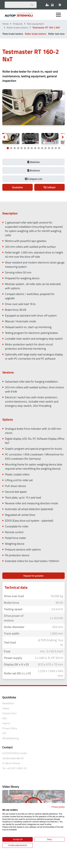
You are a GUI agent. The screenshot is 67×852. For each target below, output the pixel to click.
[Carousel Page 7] (28, 148)
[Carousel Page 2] (11, 148)
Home (5, 24)
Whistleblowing (10, 738)
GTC (4, 733)
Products (18, 24)
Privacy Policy (9, 728)
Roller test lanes (57, 34)
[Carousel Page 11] (42, 148)
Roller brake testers (17, 27)
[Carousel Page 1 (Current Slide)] (8, 148)
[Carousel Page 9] (35, 148)
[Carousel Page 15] (56, 148)
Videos (5, 708)
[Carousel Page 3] (15, 148)
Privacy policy (58, 807)
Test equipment (35, 24)
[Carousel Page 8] (32, 148)
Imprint (6, 723)
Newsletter (8, 703)
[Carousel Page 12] (45, 148)
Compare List (34, 179)
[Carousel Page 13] (49, 148)
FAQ (4, 718)
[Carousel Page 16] (59, 148)
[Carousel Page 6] (25, 148)
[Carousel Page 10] (39, 148)
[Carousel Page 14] (52, 148)
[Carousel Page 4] (18, 148)
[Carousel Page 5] (21, 148)
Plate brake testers (12, 34)
